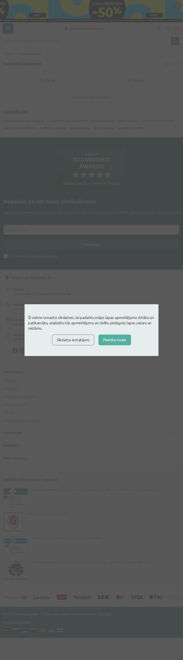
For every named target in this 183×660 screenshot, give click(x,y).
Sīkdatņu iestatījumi (73, 340)
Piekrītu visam (114, 340)
